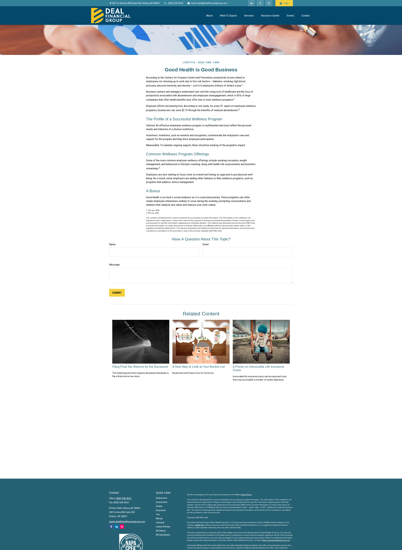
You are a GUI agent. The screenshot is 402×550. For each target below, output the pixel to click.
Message (114, 264)
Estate (159, 506)
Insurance (161, 510)
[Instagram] (122, 526)
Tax (158, 514)
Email (206, 244)
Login (286, 3)
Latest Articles (163, 526)
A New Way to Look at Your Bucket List (198, 366)
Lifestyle (160, 522)
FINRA (197, 525)
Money (159, 518)
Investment (161, 502)
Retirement (161, 498)
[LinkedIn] (251, 3)
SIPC (202, 525)
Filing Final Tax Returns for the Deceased (140, 366)
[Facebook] (260, 3)
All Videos (161, 530)
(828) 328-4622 (175, 3)
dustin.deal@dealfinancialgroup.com (209, 3)
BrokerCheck (246, 495)
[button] (209, 15)
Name (112, 244)
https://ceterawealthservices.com (276, 540)
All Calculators (163, 535)
